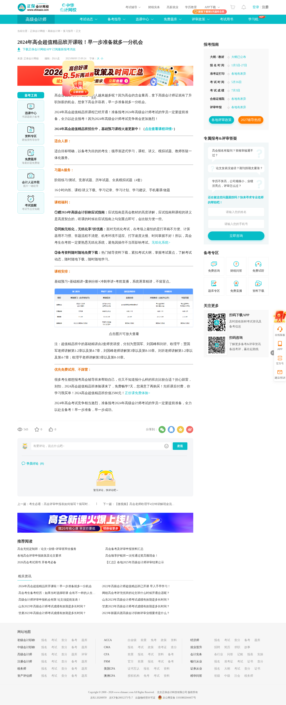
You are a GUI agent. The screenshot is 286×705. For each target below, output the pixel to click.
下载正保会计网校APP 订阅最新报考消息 (49, 49)
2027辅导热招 (251, 120)
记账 (240, 654)
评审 (84, 654)
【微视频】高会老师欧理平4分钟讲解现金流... (144, 504)
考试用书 (226, 19)
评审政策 (198, 19)
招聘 (217, 647)
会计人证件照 (31, 179)
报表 (250, 654)
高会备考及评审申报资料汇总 (124, 548)
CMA (107, 647)
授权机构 (133, 675)
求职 (237, 647)
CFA (106, 654)
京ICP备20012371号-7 (121, 697)
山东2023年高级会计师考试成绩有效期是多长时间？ (136, 599)
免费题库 (170, 19)
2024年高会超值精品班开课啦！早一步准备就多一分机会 (55, 586)
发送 (180, 446)
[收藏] (36, 429)
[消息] (243, 6)
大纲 (227, 668)
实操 (260, 654)
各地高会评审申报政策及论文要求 (39, 555)
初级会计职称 (26, 640)
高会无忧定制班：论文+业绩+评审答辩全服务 (46, 548)
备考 (74, 640)
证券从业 (196, 668)
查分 (64, 640)
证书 (250, 661)
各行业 (218, 654)
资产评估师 (24, 675)
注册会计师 (24, 661)
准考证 (162, 647)
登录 (256, 7)
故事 (247, 647)
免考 (154, 640)
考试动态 (86, 19)
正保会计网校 (37, 31)
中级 (227, 675)
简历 (227, 647)
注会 (237, 675)
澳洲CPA (109, 675)
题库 (84, 640)
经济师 (194, 640)
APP (279, 349)
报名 (44, 640)
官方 (131, 661)
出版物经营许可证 (145, 697)
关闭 (108, 113)
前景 (144, 640)
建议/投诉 (280, 377)
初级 (217, 675)
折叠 (272, 352)
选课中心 (142, 19)
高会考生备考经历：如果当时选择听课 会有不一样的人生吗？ (58, 593)
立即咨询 (236, 236)
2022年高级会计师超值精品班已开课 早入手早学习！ (136, 586)
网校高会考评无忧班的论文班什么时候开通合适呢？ (136, 593)
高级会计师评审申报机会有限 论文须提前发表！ (49, 599)
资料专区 (31, 133)
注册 (265, 7)
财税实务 (154, 7)
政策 (164, 640)
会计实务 (196, 654)
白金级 (132, 640)
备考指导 (114, 19)
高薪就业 (172, 7)
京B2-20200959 (98, 697)
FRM (107, 661)
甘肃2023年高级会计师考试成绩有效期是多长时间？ (136, 606)
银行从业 (196, 661)
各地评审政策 (221, 120)
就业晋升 (196, 647)
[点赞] (50, 429)
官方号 (280, 363)
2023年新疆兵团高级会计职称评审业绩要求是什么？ (136, 613)
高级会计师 (36, 19)
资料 (174, 640)
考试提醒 (31, 202)
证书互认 (133, 668)
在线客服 (280, 335)
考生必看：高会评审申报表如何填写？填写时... (59, 504)
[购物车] (232, 6)
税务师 (21, 668)
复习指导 (68, 31)
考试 (54, 640)
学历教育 (191, 7)
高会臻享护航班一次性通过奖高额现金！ (131, 555)
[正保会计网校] (33, 7)
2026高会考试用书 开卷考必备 (36, 562)
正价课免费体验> (137, 393)
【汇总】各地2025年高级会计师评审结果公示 (134, 562)
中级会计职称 (26, 647)
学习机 (253, 19)
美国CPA (109, 668)
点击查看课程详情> (159, 129)
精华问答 (196, 675)
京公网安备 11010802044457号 (179, 697)
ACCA (108, 640)
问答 (230, 654)
